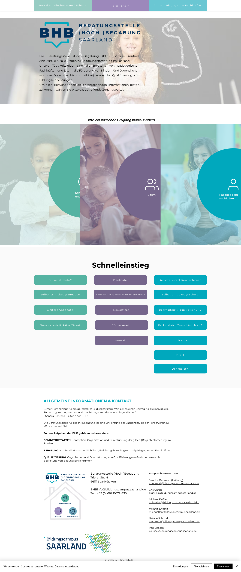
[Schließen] (237, 566)
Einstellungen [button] (180, 566)
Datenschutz (126, 560)
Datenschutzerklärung (67, 566)
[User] (152, 184)
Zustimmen (223, 566)
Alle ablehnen (201, 566)
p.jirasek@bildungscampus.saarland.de (173, 531)
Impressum (110, 560)
